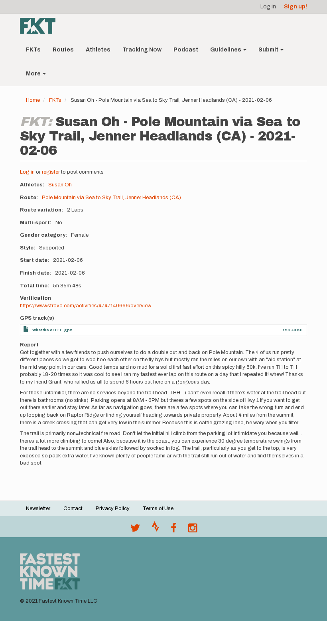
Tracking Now (142, 50)
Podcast (185, 50)
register (51, 172)
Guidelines (226, 50)
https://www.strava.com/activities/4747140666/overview (85, 306)
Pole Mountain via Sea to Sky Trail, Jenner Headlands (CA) (111, 197)
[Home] (40, 26)
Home (33, 100)
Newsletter (38, 508)
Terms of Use (158, 508)
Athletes (98, 50)
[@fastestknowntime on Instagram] (192, 530)
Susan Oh (60, 185)
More (34, 74)
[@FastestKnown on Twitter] (135, 530)
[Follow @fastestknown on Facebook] (174, 530)
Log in (268, 7)
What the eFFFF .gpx (52, 330)
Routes (63, 50)
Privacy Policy (113, 508)
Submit (269, 50)
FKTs (33, 50)
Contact (73, 508)
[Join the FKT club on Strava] (155, 530)
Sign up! (295, 7)
